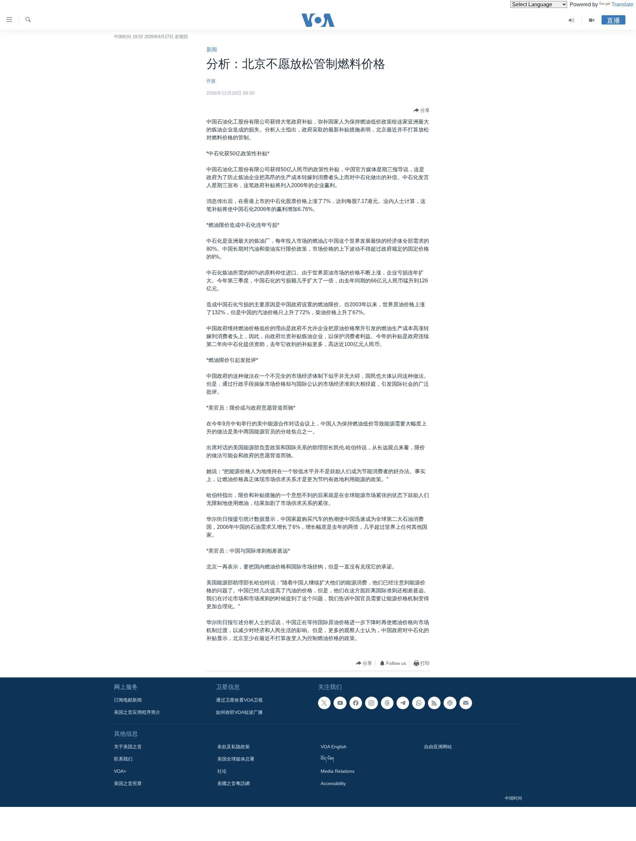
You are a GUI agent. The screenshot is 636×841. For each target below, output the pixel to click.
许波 (211, 80)
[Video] (592, 20)
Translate (622, 4)
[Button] (422, 110)
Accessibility (333, 783)
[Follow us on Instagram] (371, 703)
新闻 (211, 49)
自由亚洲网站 (438, 746)
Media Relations (337, 771)
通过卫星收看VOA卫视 (239, 700)
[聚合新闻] (434, 703)
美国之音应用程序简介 (137, 712)
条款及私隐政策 (233, 746)
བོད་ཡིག (327, 759)
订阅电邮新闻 (128, 700)
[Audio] (571, 20)
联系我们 (123, 759)
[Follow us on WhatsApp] (418, 703)
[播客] (450, 703)
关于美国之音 (128, 746)
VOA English (333, 746)
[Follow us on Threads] (387, 703)
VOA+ (120, 771)
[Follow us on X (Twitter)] (324, 703)
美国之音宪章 (128, 783)
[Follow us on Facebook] (355, 703)
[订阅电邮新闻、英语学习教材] (465, 703)
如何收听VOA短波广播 (239, 712)
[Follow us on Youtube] (340, 703)
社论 (222, 771)
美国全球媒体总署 (235, 759)
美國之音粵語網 (233, 783)
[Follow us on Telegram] (403, 703)
